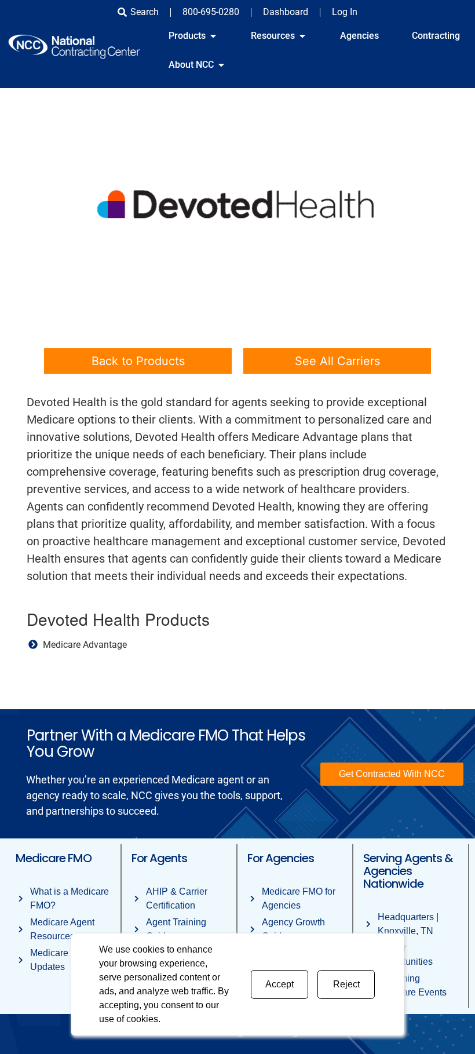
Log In (344, 11)
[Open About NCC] (221, 65)
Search (144, 11)
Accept (279, 984)
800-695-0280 (210, 11)
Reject (346, 984)
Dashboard (285, 11)
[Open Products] (213, 36)
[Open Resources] (302, 36)
